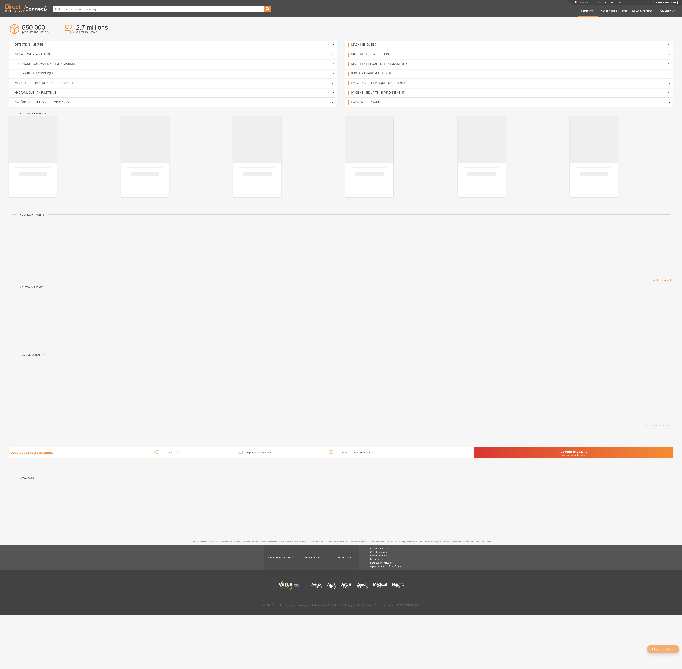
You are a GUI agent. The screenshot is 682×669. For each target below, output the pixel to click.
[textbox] (158, 9)
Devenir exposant (312, 557)
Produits (587, 11)
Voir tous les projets (662, 280)
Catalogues (609, 11)
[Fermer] (679, 626)
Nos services (376, 559)
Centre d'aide (343, 557)
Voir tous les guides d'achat (659, 426)
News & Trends (642, 11)
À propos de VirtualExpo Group (385, 566)
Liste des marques (379, 548)
